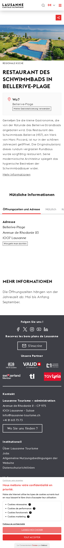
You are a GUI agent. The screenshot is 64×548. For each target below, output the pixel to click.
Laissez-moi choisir (32, 530)
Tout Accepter (32, 537)
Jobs (6, 453)
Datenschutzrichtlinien (19, 467)
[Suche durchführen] (43, 5)
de (49, 5)
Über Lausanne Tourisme (20, 448)
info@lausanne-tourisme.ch (21, 415)
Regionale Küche (13, 63)
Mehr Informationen (16, 174)
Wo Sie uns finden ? (22, 428)
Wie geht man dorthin (15, 243)
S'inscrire (35, 346)
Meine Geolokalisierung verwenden (32, 108)
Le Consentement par (32, 545)
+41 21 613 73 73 (13, 420)
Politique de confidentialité (14, 524)
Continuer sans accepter (13, 480)
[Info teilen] (58, 17)
